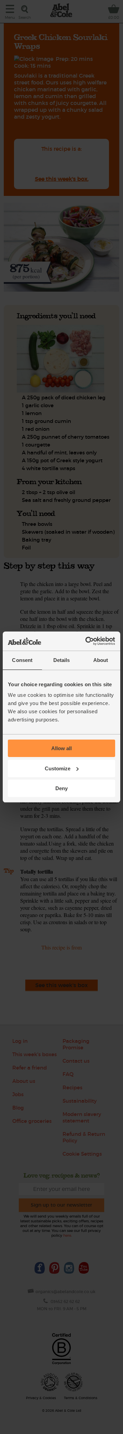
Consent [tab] (22, 660)
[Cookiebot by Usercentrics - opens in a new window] (86, 641)
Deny (61, 788)
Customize (57, 768)
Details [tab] (61, 660)
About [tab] (100, 660)
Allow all (61, 748)
